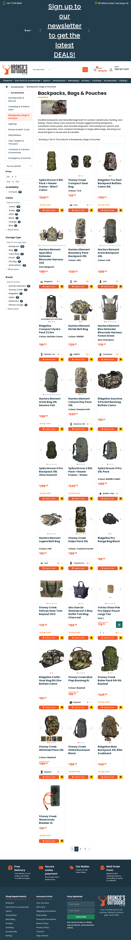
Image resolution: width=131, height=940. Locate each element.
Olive (13, 214)
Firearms (7, 80)
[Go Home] (7, 86)
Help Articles (42, 935)
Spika (13, 297)
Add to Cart (79, 210)
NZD (29, 30)
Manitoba (15, 301)
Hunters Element (19, 285)
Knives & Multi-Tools (19, 129)
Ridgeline (15, 293)
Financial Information (46, 919)
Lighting (12, 123)
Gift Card (40, 907)
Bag (13, 250)
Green (14, 210)
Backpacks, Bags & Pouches (18, 117)
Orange (14, 221)
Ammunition (59, 80)
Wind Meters (14, 135)
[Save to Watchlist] (62, 210)
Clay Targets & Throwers (16, 142)
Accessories (110, 80)
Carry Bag (16, 253)
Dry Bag (14, 261)
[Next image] (91, 161)
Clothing (96, 80)
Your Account (42, 903)
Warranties (41, 915)
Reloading (73, 80)
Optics (46, 80)
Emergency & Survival (19, 158)
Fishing (122, 80)
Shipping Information (46, 911)
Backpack (16, 246)
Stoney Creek (17, 289)
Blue (12, 225)
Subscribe (81, 916)
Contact (40, 931)
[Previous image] (70, 161)
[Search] (85, 69)
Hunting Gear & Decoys (16, 99)
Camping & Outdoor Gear (19, 108)
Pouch (14, 257)
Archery (85, 80)
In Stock (15, 191)
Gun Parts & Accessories (27, 80)
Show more (13, 229)
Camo (14, 206)
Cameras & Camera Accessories (18, 151)
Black (13, 218)
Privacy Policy (42, 927)
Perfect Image (17, 304)
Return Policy (42, 923)
